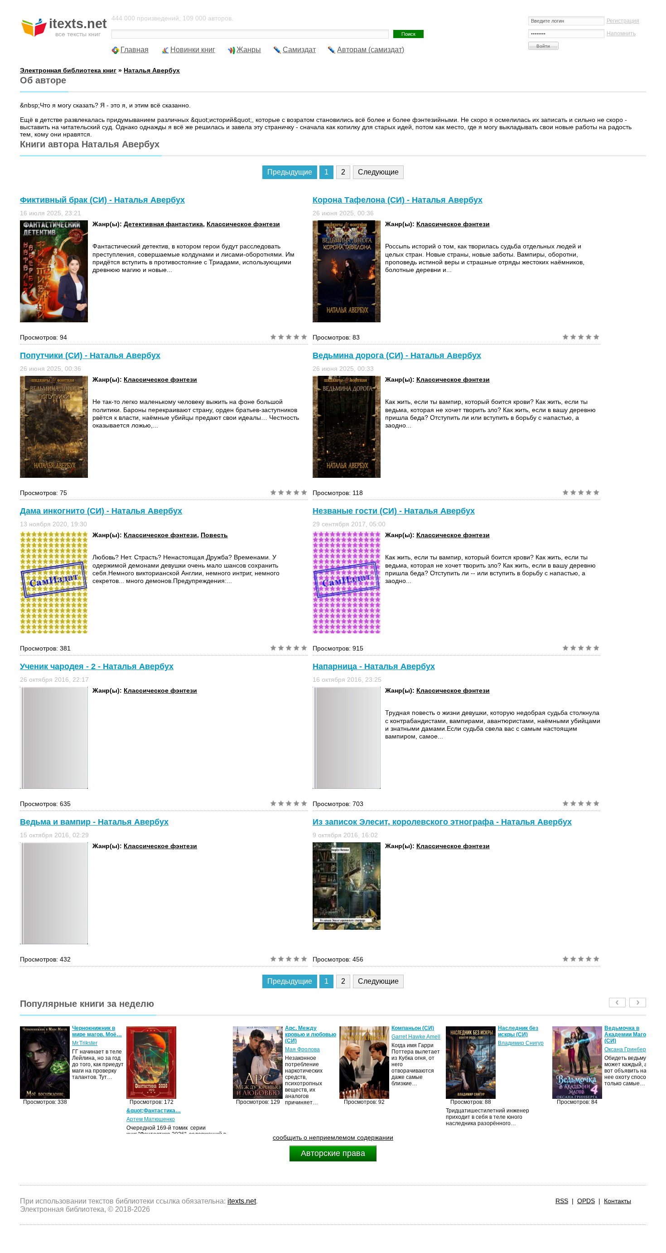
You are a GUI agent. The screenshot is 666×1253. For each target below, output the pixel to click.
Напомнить (621, 33)
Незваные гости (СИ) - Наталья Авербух (394, 510)
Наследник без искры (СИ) (411, 1031)
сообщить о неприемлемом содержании (333, 1137)
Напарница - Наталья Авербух (374, 666)
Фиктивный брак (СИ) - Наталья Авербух (102, 199)
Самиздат (299, 49)
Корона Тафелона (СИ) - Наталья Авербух (398, 199)
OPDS (586, 1200)
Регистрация (623, 21)
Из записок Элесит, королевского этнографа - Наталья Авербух (442, 821)
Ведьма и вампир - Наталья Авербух (94, 821)
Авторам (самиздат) (370, 49)
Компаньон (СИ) (306, 1028)
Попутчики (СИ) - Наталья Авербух (90, 355)
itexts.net (241, 1201)
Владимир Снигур (414, 1043)
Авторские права (333, 1153)
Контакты (617, 1200)
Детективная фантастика (163, 224)
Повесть (214, 535)
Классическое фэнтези (243, 224)
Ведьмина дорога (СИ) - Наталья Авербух (397, 355)
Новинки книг (192, 49)
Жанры (248, 49)
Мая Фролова (196, 1049)
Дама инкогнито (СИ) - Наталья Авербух (101, 510)
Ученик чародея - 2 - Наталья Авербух (97, 666)
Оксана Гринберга (521, 1049)
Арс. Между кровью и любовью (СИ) (204, 1034)
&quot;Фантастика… (47, 1110)
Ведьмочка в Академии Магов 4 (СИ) (522, 1034)
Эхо (609, 1043)
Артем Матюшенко (44, 1119)
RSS (561, 1200)
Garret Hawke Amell (309, 1037)
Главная (135, 49)
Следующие (378, 172)
